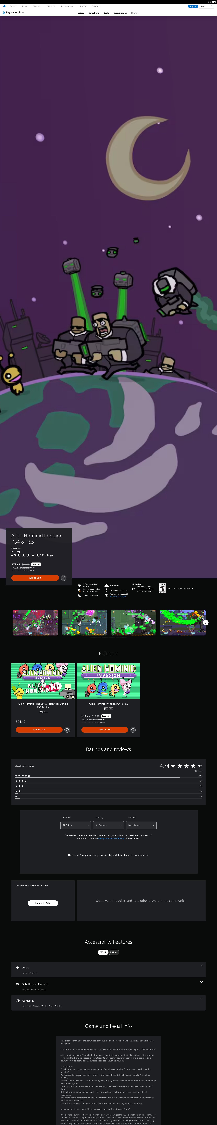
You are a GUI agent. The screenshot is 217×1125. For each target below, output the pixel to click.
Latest (81, 13)
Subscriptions (120, 13)
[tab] (103, 952)
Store (12, 6)
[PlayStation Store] (14, 12)
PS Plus (49, 6)
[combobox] (75, 825)
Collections (93, 13)
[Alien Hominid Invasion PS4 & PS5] (35, 623)
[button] (118, 596)
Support (95, 6)
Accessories (66, 6)
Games (36, 6)
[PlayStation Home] (4, 6)
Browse (135, 13)
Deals (106, 13)
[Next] (206, 622)
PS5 (24, 6)
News (82, 6)
